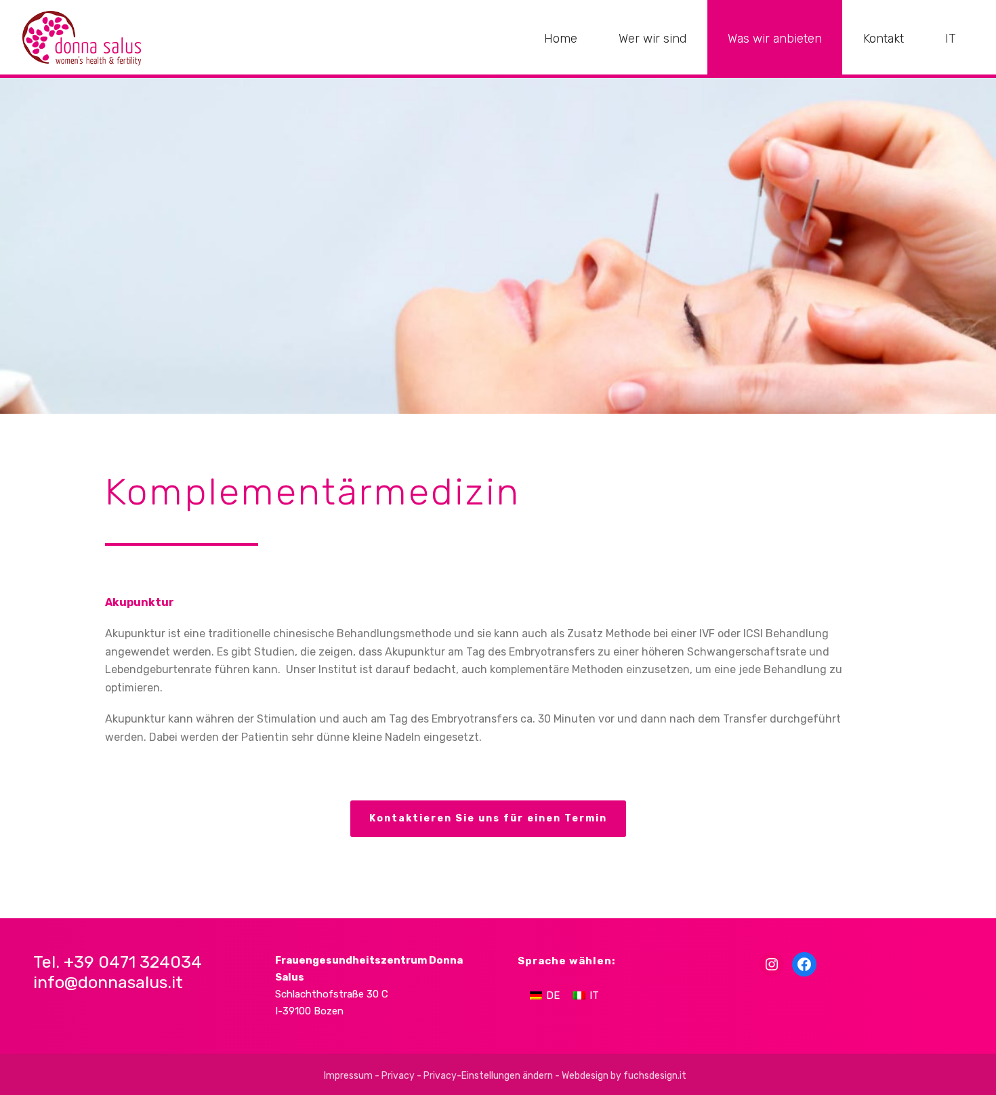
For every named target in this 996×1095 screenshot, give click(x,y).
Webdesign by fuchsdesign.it (624, 1075)
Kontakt (883, 38)
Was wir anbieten (775, 38)
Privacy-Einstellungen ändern (488, 1075)
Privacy (398, 1075)
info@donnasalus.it (108, 982)
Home (560, 38)
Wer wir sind (652, 38)
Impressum (348, 1075)
